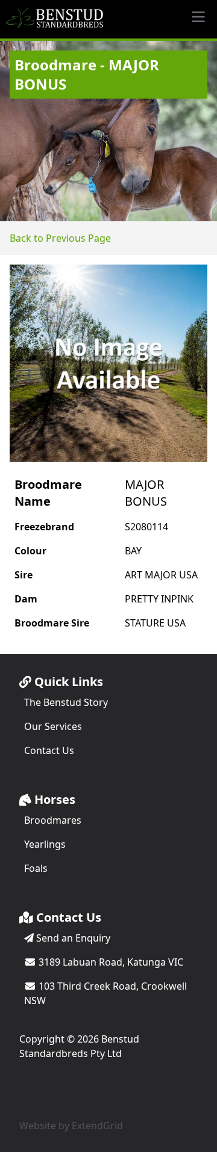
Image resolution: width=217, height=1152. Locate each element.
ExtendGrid (97, 1125)
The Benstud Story (66, 702)
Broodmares (52, 820)
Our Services (53, 726)
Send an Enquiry (72, 938)
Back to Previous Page (60, 238)
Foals (36, 868)
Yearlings (45, 844)
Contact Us (49, 750)
